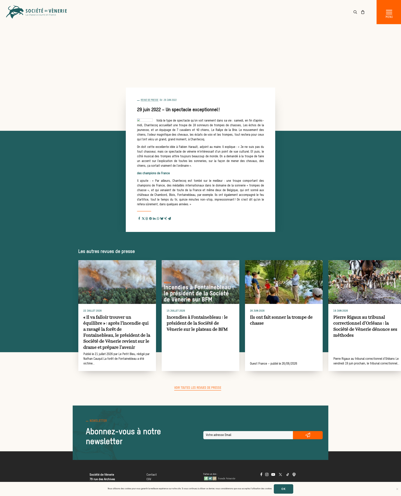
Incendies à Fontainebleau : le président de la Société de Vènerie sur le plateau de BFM (197, 323)
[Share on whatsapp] (158, 218)
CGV (148, 479)
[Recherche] (353, 12)
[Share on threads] (147, 218)
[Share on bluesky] (162, 218)
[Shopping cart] (361, 12)
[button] (117, 282)
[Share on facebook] (139, 218)
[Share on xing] (165, 218)
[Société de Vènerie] (37, 12)
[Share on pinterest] (150, 218)
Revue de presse (149, 100)
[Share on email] (169, 218)
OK (283, 489)
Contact (151, 474)
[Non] (397, 489)
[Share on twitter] (143, 218)
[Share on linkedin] (154, 218)
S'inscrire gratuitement (308, 435)
